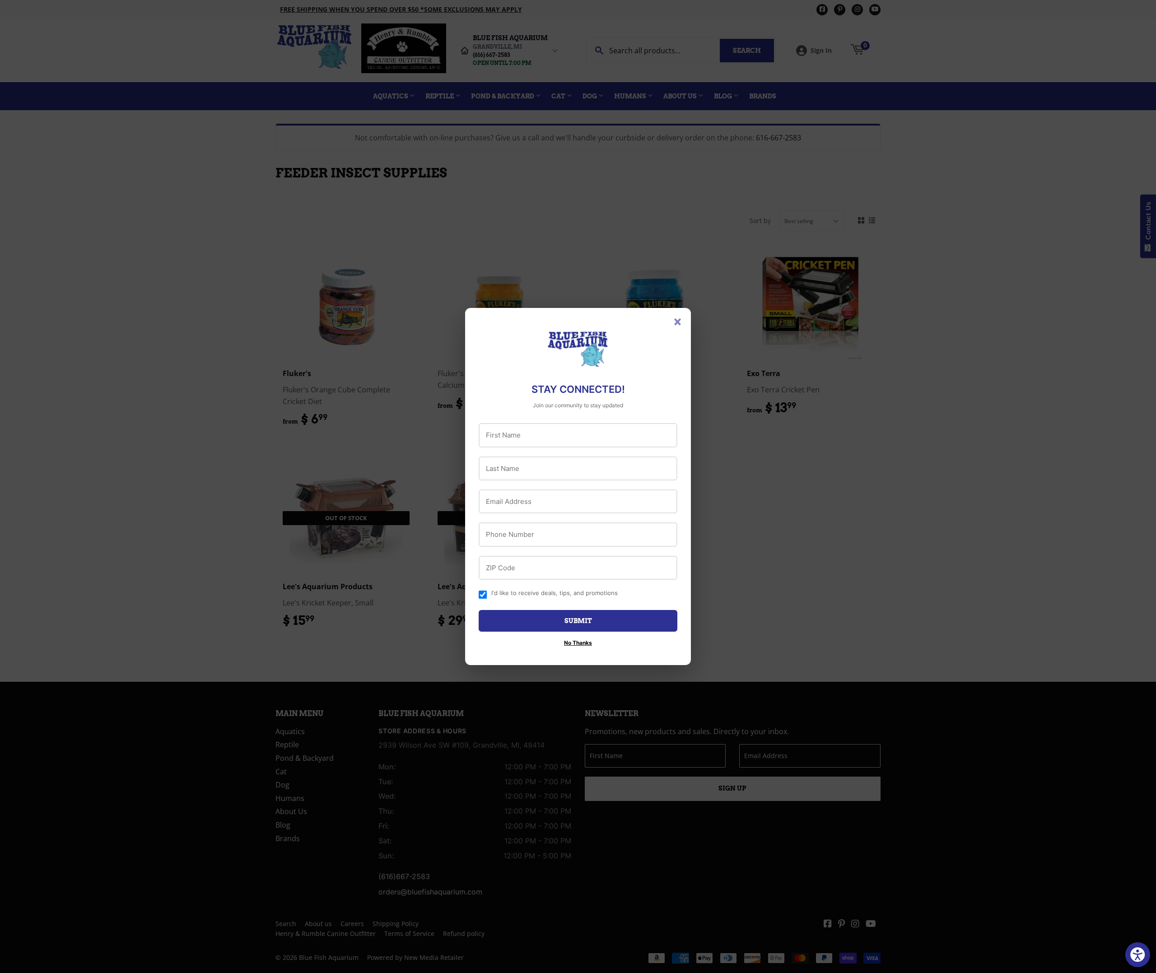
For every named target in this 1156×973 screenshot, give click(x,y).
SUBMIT (578, 620)
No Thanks (578, 642)
